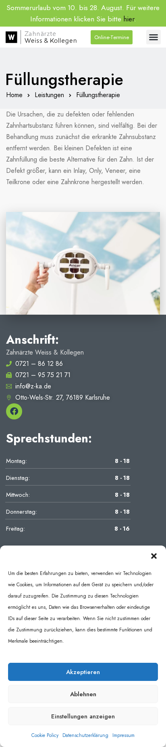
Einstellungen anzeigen (83, 716)
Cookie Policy (44, 735)
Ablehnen (83, 694)
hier (128, 19)
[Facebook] (14, 411)
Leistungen (49, 95)
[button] (154, 556)
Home (14, 95)
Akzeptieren (83, 672)
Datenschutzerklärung (85, 735)
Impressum (123, 735)
